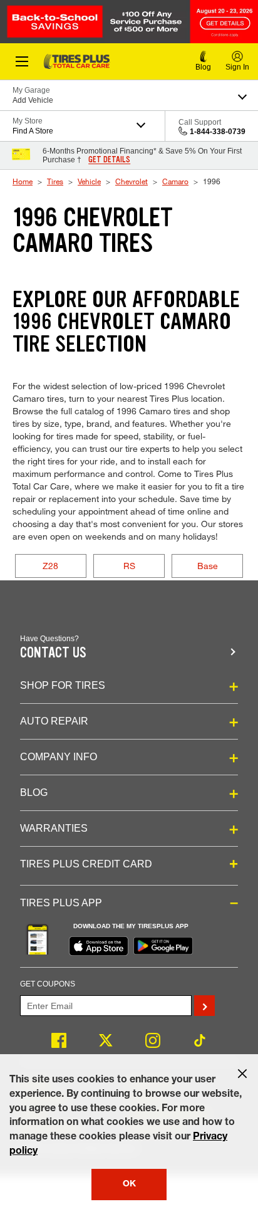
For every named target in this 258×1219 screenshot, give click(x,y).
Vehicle (89, 181)
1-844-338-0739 (217, 131)
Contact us (53, 653)
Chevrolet (131, 181)
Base (207, 565)
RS (129, 565)
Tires (55, 181)
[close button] (242, 1073)
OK (129, 1184)
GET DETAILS (109, 159)
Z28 (50, 565)
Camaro (175, 181)
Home (23, 181)
